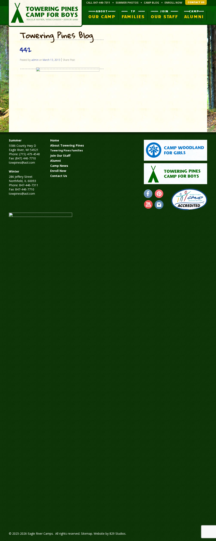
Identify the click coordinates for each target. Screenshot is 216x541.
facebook (148, 193)
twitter (159, 204)
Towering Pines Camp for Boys (45, 13)
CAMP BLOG (151, 2)
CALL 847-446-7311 (98, 2)
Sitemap (86, 533)
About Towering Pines (67, 145)
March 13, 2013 (51, 60)
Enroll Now (58, 171)
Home (54, 140)
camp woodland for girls (175, 150)
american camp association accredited (189, 199)
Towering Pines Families (66, 150)
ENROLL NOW (173, 2)
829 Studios (117, 533)
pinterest (159, 193)
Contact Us (58, 176)
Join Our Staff (60, 156)
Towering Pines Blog (56, 35)
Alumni (55, 161)
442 (25, 50)
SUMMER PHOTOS (127, 2)
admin (35, 60)
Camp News (59, 166)
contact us (196, 2)
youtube (148, 204)
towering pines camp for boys (175, 173)
